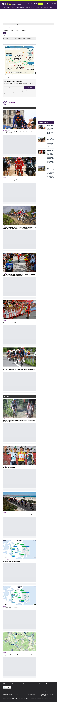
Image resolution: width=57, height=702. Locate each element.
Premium (28, 7)
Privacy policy (31, 691)
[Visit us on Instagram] (32, 3)
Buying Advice (39, 7)
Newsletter (34, 43)
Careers (17, 694)
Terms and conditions (7, 691)
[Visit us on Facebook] (29, 3)
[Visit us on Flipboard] (36, 3)
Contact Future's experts (20, 691)
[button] (54, 3)
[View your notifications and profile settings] (50, 4)
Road (13, 27)
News (8, 7)
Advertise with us (31, 694)
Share (6, 43)
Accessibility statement (7, 694)
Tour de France (17, 27)
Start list (29, 38)
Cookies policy (43, 691)
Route (15, 38)
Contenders (20, 38)
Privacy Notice (6, 91)
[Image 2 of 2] (34, 59)
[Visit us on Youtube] (34, 3)
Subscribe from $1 (44, 24)
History (24, 38)
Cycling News (9, 32)
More (51, 7)
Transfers (36, 24)
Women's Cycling (20, 7)
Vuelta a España (28, 24)
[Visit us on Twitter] (31, 3)
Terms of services (17, 90)
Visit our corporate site (42, 683)
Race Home (5, 38)
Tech (33, 7)
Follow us (28, 43)
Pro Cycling (5, 27)
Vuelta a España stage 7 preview (16, 24)
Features (46, 7)
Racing (12, 7)
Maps (4, 33)
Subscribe (40, 3)
